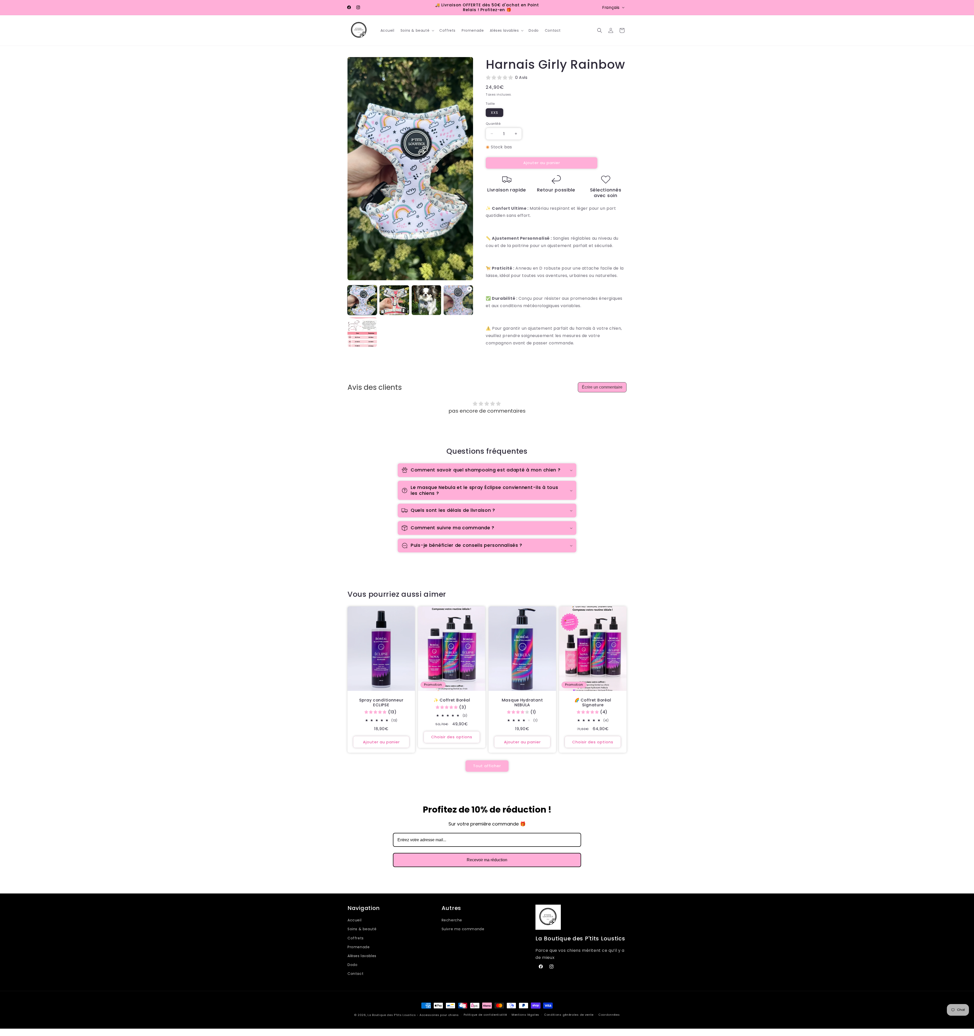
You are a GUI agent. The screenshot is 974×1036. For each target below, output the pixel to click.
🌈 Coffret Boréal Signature (593, 702)
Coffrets (355, 937)
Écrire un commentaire (602, 387)
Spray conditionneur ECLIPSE (381, 702)
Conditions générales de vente (569, 1015)
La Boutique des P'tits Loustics (392, 1015)
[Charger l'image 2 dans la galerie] (394, 300)
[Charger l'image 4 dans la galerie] (362, 332)
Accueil (354, 920)
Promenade (358, 946)
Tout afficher (487, 765)
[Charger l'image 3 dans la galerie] (426, 300)
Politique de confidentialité (485, 1015)
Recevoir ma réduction (487, 860)
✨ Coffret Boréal (451, 699)
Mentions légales (525, 1015)
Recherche (452, 920)
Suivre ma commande (463, 929)
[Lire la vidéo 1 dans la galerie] (458, 300)
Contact (355, 973)
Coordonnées (609, 1015)
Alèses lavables (361, 955)
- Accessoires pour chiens (438, 1015)
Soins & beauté (361, 929)
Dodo (352, 964)
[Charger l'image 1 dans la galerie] (362, 300)
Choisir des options (451, 737)
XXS (494, 112)
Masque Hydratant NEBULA (522, 702)
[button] (416, 30)
